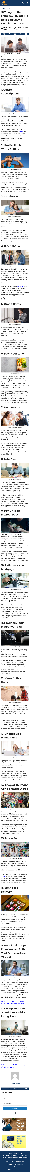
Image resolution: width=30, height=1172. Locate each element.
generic (20, 286)
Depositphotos (15, 1167)
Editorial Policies (19, 1161)
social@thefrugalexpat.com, (13, 1155)
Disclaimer (10, 1164)
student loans (15, 541)
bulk (4, 876)
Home (3, 9)
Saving (9, 9)
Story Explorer (19, 1164)
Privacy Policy (9, 1161)
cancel (20, 132)
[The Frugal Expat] (4, 3)
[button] (23, 3)
